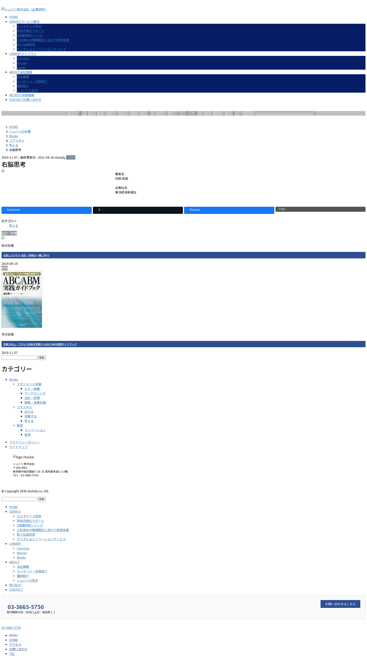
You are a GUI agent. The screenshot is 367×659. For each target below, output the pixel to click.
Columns (23, 58)
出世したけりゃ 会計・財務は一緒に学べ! (26, 255)
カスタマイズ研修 (29, 26)
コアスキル (24, 407)
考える (70, 157)
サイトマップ (18, 446)
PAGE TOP (355, 635)
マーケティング (35, 393)
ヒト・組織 (32, 388)
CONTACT (16, 589)
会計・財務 (32, 397)
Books (21, 67)
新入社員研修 (26, 44)
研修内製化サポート (30, 30)
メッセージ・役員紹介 (32, 81)
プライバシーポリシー (24, 442)
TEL (12, 653)
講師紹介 (23, 85)
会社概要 (23, 76)
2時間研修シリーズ (30, 35)
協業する (30, 416)
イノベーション (35, 430)
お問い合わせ (18, 649)
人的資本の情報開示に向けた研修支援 (43, 40)
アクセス (15, 644)
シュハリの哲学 (27, 90)
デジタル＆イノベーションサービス (41, 49)
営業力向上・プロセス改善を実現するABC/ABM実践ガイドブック (40, 344)
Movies (22, 62)
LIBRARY (15, 543)
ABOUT (14, 562)
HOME (13, 507)
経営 (20, 425)
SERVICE (15, 511)
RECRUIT (15, 585)
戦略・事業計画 (35, 402)
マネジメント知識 (29, 384)
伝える (29, 411)
